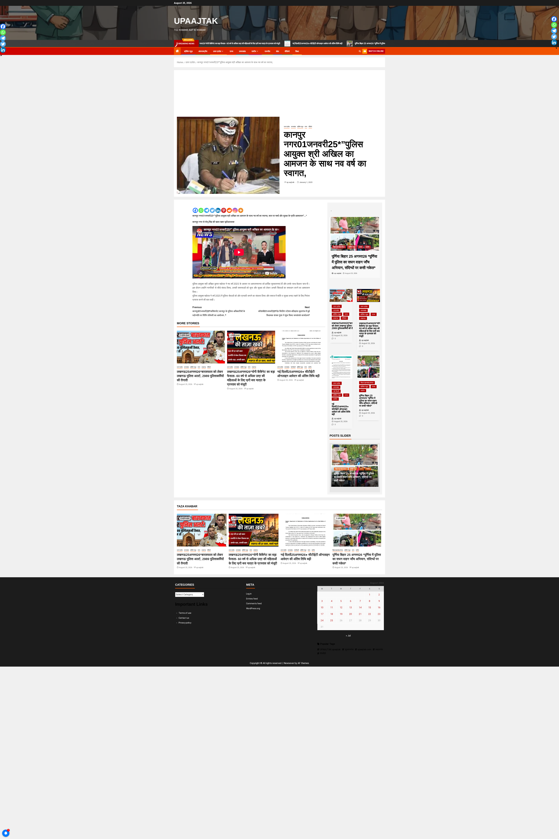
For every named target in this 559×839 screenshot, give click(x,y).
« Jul (348, 635)
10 (322, 607)
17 (322, 614)
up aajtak (290, 182)
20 (350, 614)
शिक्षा (297, 51)
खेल (277, 51)
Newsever (289, 663)
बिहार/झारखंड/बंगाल (367, 383)
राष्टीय (254, 51)
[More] (240, 208)
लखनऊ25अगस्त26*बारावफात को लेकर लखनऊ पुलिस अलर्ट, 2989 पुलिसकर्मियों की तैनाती (200, 376)
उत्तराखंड (242, 51)
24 (322, 620)
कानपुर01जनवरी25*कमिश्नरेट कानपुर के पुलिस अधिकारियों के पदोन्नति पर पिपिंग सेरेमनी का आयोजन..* (218, 311)
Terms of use (185, 613)
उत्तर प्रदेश (217, 51)
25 (331, 620)
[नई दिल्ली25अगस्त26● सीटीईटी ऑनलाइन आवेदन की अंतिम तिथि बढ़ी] (301, 347)
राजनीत (267, 51)
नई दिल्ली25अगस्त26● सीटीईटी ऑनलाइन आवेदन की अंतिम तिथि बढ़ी (253, 43)
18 (331, 614)
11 (331, 607)
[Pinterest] (223, 208)
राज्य (231, 51)
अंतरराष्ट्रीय (202, 51)
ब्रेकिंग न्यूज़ (188, 51)
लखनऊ (204, 367)
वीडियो (287, 51)
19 (341, 614)
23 (379, 614)
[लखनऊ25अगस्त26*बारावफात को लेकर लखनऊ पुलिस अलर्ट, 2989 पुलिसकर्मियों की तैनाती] (201, 347)
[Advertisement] (279, 94)
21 (360, 614)
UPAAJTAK (196, 21)
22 (369, 614)
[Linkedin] (218, 208)
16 (379, 607)
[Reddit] (229, 208)
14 (360, 607)
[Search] (360, 51)
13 (350, 607)
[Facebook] (195, 208)
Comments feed (254, 603)
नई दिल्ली (293, 367)
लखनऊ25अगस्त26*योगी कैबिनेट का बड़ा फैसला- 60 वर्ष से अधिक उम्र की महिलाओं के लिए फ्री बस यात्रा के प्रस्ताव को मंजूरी (253, 559)
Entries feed (252, 599)
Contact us (184, 618)
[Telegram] (206, 208)
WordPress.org (253, 608)
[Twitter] (212, 208)
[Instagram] (235, 208)
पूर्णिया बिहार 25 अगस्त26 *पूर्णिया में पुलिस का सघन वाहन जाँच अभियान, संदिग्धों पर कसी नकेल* (324, 43)
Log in (249, 594)
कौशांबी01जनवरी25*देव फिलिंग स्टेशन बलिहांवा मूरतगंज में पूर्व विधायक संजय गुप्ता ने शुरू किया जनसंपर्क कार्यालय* (284, 311)
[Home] (177, 51)
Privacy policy (185, 623)
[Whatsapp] (201, 208)
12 (341, 607)
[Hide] (1, 55)
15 (369, 607)
